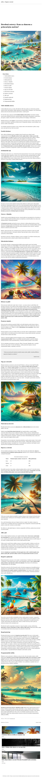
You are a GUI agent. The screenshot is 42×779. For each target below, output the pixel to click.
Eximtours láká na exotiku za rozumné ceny (13, 734)
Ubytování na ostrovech (9, 91)
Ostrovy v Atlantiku (8, 81)
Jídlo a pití (7, 95)
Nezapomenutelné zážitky (10, 101)
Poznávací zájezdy (8, 87)
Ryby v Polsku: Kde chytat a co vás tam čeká (13, 747)
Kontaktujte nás (12, 718)
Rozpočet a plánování (9, 97)
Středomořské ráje (8, 79)
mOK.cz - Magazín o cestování (7, 1)
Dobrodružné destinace (9, 83)
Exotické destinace (8, 77)
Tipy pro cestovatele (8, 89)
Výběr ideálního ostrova (9, 75)
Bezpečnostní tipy (8, 99)
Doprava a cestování (9, 93)
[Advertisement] (21, 11)
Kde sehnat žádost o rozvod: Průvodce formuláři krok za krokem (19, 759)
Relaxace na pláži (8, 85)
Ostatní (40, 722)
